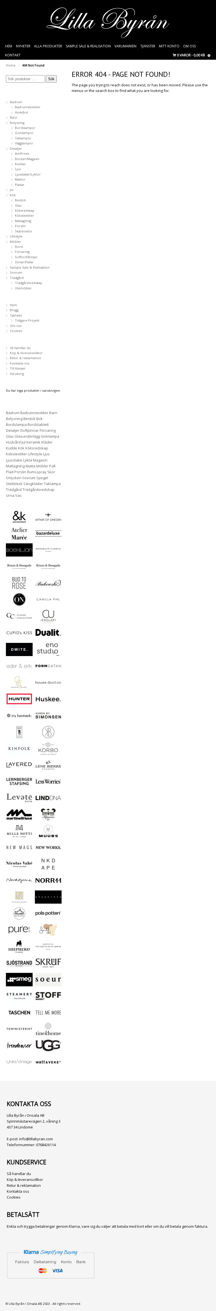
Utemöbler (23, 288)
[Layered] (19, 769)
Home (10, 65)
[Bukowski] (48, 587)
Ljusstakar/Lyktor (28, 174)
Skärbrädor (23, 231)
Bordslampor (25, 128)
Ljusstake (14, 460)
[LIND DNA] (48, 802)
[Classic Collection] (19, 620)
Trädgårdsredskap (28, 283)
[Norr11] (48, 884)
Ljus (18, 169)
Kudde (11, 448)
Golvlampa (50, 436)
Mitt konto (169, 46)
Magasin (40, 460)
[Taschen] (19, 1016)
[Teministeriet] (19, 1033)
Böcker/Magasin (27, 159)
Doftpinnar (29, 430)
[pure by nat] (19, 934)
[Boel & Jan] (19, 554)
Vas (18, 495)
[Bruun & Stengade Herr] (48, 570)
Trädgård (17, 278)
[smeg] (19, 984)
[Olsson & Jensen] (19, 901)
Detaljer (16, 148)
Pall (52, 465)
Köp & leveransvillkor (26, 353)
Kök (13, 195)
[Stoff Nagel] (48, 1000)
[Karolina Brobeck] (48, 736)
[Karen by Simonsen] (48, 719)
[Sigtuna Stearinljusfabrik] (48, 950)
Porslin (20, 226)
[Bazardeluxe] (48, 538)
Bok (39, 418)
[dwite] (19, 653)
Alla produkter (48, 46)
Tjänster (147, 46)
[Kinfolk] (19, 753)
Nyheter (23, 46)
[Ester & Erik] (19, 670)
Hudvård (21, 112)
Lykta (27, 460)
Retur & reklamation (25, 358)
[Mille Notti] (19, 835)
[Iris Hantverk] (19, 719)
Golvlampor (24, 133)
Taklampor (23, 138)
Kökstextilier (24, 215)
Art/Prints (22, 153)
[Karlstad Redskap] (19, 736)
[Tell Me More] (48, 1016)
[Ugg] (48, 1049)
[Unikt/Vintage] (19, 1066)
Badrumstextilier (27, 107)
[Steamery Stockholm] (19, 1000)
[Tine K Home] (48, 1033)
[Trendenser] (19, 1049)
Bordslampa (16, 424)
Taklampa (52, 483)
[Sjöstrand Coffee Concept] (19, 967)
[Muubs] (48, 835)
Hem (8, 46)
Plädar (19, 185)
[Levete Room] (19, 802)
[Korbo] (48, 753)
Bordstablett (38, 424)
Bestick (20, 200)
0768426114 (46, 1144)
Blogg (14, 310)
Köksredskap (24, 210)
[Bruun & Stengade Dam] (19, 570)
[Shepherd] (19, 950)
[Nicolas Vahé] (19, 868)
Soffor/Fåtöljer (26, 257)
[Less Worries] (48, 785)
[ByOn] (19, 603)
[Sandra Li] (48, 934)
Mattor (20, 179)
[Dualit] (48, 636)
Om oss (189, 46)
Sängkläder (33, 483)
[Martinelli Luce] (19, 818)
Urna (10, 495)
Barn (13, 117)
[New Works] (48, 852)
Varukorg (17, 373)
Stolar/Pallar (24, 262)
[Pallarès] (19, 917)
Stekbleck (14, 483)
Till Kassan (17, 368)
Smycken (13, 477)
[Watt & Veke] (48, 1066)
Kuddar (20, 164)
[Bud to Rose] (19, 587)
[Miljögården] (48, 818)
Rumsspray (36, 471)
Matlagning (23, 221)
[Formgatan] (48, 670)
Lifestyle (16, 236)
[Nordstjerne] (19, 884)
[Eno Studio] (48, 653)
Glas (18, 205)
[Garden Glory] (19, 686)
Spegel (42, 477)
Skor (51, 471)
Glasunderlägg (27, 436)
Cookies (16, 331)
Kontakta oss (19, 363)
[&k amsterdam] (19, 521)
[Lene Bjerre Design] (48, 769)
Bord (19, 246)
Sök (51, 79)
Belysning (17, 123)
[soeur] (48, 984)
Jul (12, 190)
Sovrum (16, 272)
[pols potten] (48, 917)
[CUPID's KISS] (19, 637)
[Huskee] (48, 703)
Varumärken (125, 46)
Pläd (10, 471)
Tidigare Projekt (27, 320)
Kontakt (13, 55)
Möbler (15, 241)
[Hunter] (19, 703)
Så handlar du (20, 348)
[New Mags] (19, 852)
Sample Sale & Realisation (88, 46)
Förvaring (22, 252)
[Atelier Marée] (19, 538)
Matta (30, 465)
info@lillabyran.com (36, 1138)
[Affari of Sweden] (48, 521)
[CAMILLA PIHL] (48, 603)
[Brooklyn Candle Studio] (48, 554)
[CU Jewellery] (48, 620)
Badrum (16, 102)
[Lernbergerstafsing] (19, 785)
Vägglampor (24, 143)
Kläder (47, 442)
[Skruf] (48, 967)
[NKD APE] (48, 868)
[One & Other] (48, 901)
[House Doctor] (48, 686)
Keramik (33, 442)
